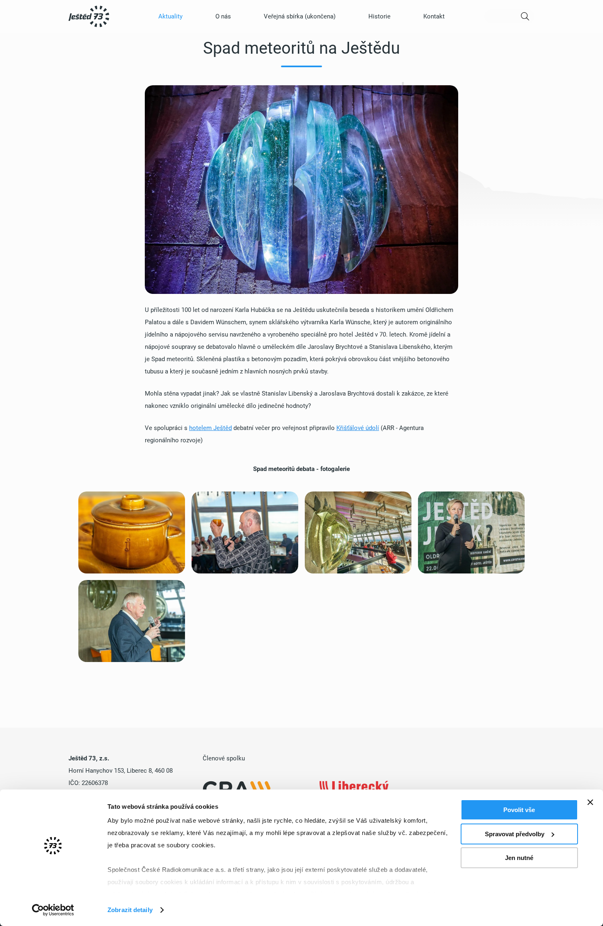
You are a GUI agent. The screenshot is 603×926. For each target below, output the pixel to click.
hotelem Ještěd (210, 428)
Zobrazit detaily (130, 909)
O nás (223, 16)
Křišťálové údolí (357, 428)
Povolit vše (519, 809)
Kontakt (434, 16)
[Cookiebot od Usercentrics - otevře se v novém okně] (53, 910)
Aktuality (170, 16)
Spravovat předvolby (514, 833)
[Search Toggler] (509, 16)
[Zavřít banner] (590, 802)
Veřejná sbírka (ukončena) (300, 16)
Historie (379, 16)
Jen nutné (519, 857)
